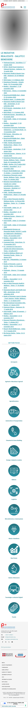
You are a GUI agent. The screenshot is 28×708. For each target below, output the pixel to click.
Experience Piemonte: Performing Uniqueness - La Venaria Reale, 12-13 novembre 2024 (15, 130)
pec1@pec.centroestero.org (11, 639)
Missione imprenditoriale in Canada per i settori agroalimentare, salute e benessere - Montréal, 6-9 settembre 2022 (12, 186)
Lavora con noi (21, 0)
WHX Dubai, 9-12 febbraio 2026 (14, 80)
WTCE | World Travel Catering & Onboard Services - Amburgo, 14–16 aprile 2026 (14, 69)
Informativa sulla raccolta (9, 706)
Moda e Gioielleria (14, 538)
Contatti (10, 0)
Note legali (4, 681)
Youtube (12, 641)
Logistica (14, 499)
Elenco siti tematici (6, 672)
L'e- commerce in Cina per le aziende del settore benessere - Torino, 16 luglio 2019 (14, 249)
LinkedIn (6, 641)
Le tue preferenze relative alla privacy (15, 703)
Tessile (14, 617)
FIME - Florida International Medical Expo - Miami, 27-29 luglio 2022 (15, 195)
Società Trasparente (7, 665)
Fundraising (5, 667)
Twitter (9, 641)
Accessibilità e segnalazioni (9, 688)
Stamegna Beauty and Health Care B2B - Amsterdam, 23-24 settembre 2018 (15, 292)
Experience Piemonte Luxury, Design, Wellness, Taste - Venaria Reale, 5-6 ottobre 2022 (14, 177)
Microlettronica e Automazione (14, 519)
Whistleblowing (6, 686)
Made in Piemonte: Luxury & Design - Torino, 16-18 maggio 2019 (13, 266)
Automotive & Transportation (14, 421)
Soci (3, 677)
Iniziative (15, 0)
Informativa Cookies (7, 679)
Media (3, 662)
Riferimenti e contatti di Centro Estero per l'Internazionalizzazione (12, 626)
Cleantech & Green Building (14, 440)
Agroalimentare (14, 401)
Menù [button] (25, 7)
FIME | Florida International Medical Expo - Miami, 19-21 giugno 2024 (13, 145)
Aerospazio (14, 362)
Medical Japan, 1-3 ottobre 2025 (14, 99)
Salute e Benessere (14, 578)
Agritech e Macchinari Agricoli (14, 381)
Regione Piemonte (7, 655)
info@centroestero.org (10, 637)
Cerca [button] (22, 7)
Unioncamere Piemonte (20, 655)
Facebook (3, 641)
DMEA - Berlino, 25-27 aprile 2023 (14, 164)
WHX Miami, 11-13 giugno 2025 (14, 112)
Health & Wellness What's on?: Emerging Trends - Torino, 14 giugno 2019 (13, 255)
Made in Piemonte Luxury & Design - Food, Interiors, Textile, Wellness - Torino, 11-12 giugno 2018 (15, 298)
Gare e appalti (5, 669)
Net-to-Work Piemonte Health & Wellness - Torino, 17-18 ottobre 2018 (14, 285)
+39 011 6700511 (9, 634)
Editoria (14, 479)
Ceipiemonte (8, 6)
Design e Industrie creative (14, 460)
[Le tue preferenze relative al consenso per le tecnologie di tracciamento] (25, 705)
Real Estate (14, 558)
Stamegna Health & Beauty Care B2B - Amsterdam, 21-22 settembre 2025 (14, 104)
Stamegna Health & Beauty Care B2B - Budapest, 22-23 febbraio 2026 (14, 76)
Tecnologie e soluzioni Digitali (14, 597)
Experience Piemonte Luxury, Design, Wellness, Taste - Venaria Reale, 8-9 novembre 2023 (14, 160)
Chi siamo (6, 0)
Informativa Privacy (7, 674)
